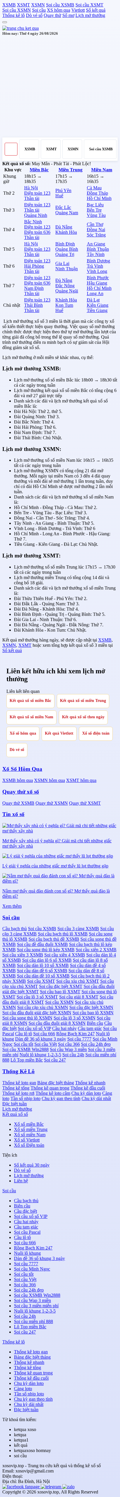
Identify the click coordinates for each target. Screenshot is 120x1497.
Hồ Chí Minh (99, 198)
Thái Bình (33, 305)
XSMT (23, 4)
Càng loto (23, 1388)
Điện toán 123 (37, 193)
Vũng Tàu (96, 215)
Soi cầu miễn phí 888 (33, 1321)
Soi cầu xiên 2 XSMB (96, 949)
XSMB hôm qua (17, 780)
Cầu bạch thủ (14, 928)
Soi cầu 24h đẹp (96, 1044)
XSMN (38, 4)
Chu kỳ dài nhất (96, 1098)
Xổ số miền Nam (29, 1134)
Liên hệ (21, 1180)
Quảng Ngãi (66, 290)
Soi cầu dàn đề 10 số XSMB (43, 975)
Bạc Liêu (95, 204)
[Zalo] (68, 1486)
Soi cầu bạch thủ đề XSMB (54, 939)
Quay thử (52, 15)
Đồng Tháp (97, 193)
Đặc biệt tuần (14, 1103)
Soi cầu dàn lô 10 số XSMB (43, 965)
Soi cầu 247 (55, 1059)
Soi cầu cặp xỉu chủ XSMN (42, 1007)
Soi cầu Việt (45, 1044)
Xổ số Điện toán (29, 1145)
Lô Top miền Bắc (26, 1059)
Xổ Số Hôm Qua (22, 769)
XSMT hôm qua (81, 780)
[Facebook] (21, 1486)
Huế (59, 195)
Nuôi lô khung (27, 1253)
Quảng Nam (66, 212)
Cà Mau (94, 187)
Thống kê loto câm (53, 1093)
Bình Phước (98, 277)
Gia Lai (62, 263)
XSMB (9, 4)
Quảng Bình (66, 249)
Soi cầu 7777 (79, 1038)
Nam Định (34, 288)
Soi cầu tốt (23, 1044)
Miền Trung (70, 169)
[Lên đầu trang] (4, 22)
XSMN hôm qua (49, 780)
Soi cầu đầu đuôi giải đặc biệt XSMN (36, 1012)
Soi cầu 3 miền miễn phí (36, 1305)
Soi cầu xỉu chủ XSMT (77, 981)
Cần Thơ (95, 224)
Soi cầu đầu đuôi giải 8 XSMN (57, 1023)
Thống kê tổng (15, 1087)
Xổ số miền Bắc (29, 1124)
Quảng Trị (64, 254)
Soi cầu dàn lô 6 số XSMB (47, 960)
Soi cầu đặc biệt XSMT (60, 986)
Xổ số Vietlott (27, 1139)
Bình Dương (98, 260)
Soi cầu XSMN (16, 10)
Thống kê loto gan (19, 1082)
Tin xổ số (13, 814)
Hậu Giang (97, 282)
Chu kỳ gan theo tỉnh (61, 1098)
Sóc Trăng (96, 234)
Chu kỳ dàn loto (86, 1093)
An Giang (96, 243)
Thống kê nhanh (90, 1082)
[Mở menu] (11, 149)
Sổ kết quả (95, 10)
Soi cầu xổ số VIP (34, 1028)
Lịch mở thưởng (90, 15)
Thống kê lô (13, 15)
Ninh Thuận (66, 268)
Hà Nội (31, 187)
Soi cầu (39, 10)
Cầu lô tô (23, 1033)
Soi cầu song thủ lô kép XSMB (46, 949)
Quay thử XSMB (18, 803)
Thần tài (31, 198)
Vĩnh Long (97, 271)
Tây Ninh (96, 254)
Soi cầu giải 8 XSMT (78, 996)
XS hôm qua (58, 10)
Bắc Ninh (33, 221)
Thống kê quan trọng (50, 1087)
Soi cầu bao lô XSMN (93, 1012)
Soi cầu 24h (73, 1054)
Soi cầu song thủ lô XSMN (27, 1017)
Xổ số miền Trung (30, 1129)
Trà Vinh (95, 266)
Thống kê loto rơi (18, 1093)
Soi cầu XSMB (60, 4)
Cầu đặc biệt (25, 1211)
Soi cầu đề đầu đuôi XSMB (42, 944)
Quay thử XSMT (85, 803)
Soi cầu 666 (44, 1033)
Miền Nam (101, 169)
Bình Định (65, 243)
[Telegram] (51, 1486)
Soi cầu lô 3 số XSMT (37, 996)
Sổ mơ (68, 15)
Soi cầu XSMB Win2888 (25, 1049)
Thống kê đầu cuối (87, 1087)
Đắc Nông (65, 285)
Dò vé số (34, 15)
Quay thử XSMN (52, 803)
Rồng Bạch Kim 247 (75, 1033)
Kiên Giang (97, 305)
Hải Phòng (34, 266)
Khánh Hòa (66, 232)
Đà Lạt (93, 299)
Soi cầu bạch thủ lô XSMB (63, 933)
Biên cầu (95, 1023)
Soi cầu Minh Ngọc (32, 1268)
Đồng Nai (96, 229)
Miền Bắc (39, 169)
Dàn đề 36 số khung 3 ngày (40, 1038)
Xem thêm (12, 906)
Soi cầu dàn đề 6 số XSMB (42, 970)
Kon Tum (64, 305)
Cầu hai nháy (64, 1028)
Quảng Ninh (35, 215)
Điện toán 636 (37, 232)
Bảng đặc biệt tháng (55, 1082)
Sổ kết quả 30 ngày (32, 1165)
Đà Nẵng (63, 226)
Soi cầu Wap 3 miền (68, 1049)
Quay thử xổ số (20, 792)
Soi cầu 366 (69, 1044)
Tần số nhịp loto (25, 1098)
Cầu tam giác (90, 1028)
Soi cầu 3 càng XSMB (78, 928)
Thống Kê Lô (18, 1071)
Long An (95, 293)
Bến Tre (94, 210)
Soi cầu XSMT (89, 4)
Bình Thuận (98, 249)
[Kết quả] (20, 28)
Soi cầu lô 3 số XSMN (75, 1017)
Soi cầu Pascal (27, 1232)
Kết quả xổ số (15, 1114)
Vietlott (78, 10)
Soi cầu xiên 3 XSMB (22, 954)
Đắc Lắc (63, 207)
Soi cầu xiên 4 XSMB (64, 954)
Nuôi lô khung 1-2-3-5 (40, 1054)
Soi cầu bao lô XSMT (60, 991)
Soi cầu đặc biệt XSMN (91, 1007)
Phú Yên (63, 190)
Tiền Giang (97, 310)
